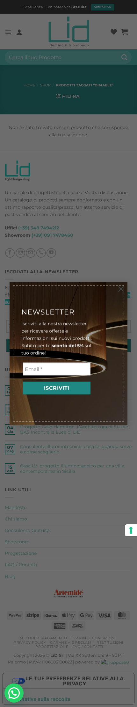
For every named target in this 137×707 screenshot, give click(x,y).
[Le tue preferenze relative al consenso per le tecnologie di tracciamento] (131, 530)
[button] (14, 693)
